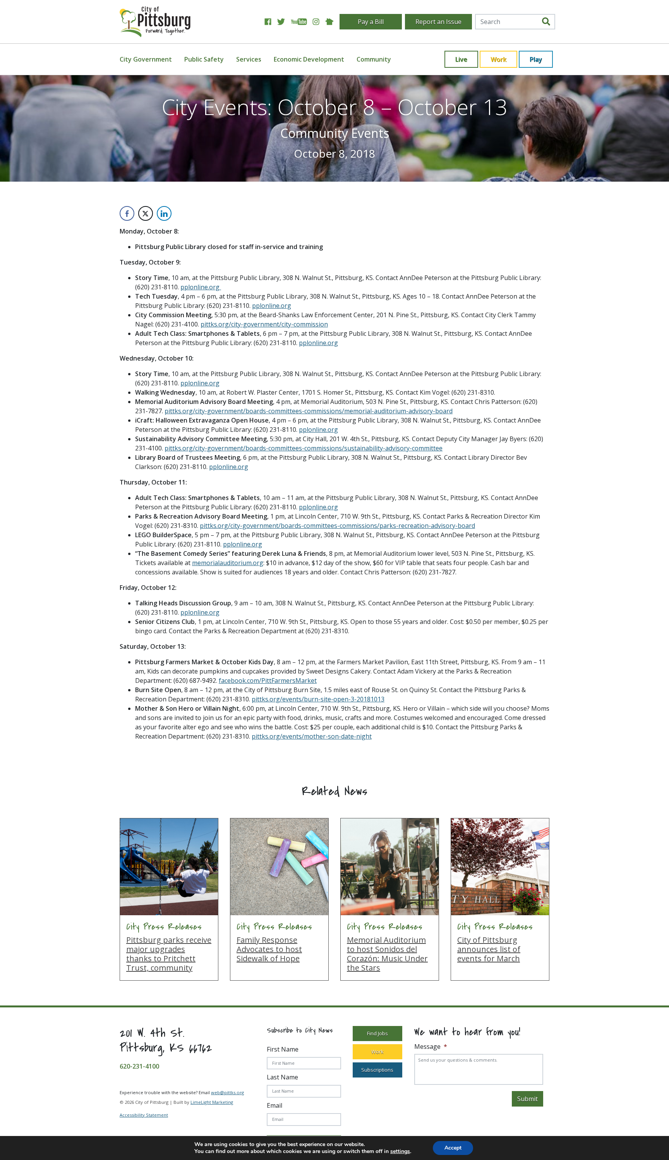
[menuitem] (150, 59)
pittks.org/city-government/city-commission (264, 324)
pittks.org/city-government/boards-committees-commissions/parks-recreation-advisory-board (337, 525)
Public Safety (204, 59)
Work (498, 59)
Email (274, 1105)
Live (461, 59)
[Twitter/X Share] (145, 213)
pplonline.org (200, 287)
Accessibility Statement (144, 1115)
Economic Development (309, 59)
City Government (146, 59)
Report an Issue (438, 21)
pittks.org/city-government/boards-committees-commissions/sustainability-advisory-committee (304, 448)
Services (248, 59)
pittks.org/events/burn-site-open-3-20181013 (318, 699)
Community (374, 59)
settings (400, 1151)
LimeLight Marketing (211, 1102)
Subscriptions (377, 1069)
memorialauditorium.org (227, 563)
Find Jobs (377, 1033)
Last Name (282, 1077)
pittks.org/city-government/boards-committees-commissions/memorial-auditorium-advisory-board (309, 411)
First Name (282, 1049)
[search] (546, 21)
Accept (452, 1147)
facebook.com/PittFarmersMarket (268, 680)
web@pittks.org (227, 1092)
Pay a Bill (371, 21)
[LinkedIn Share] (164, 213)
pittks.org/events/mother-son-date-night (312, 736)
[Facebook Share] (127, 213)
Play (536, 59)
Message (430, 1047)
